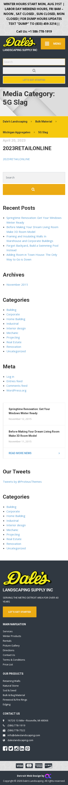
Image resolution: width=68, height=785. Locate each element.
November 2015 (17, 284)
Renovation (13, 346)
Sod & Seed (9, 690)
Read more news (20, 453)
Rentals (7, 640)
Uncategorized (16, 351)
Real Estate (14, 342)
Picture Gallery (11, 645)
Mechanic (12, 333)
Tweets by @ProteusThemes (22, 481)
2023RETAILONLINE (27, 148)
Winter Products (12, 636)
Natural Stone (11, 685)
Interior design (16, 328)
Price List (8, 664)
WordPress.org (16, 390)
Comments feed (16, 385)
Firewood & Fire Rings (15, 699)
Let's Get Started (34, 79)
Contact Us (9, 655)
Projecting (13, 337)
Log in (10, 376)
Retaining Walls (11, 681)
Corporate (13, 314)
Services (8, 631)
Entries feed (14, 381)
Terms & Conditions (14, 659)
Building (11, 310)
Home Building (15, 319)
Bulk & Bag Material (14, 695)
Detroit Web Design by (31, 775)
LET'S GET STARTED (19, 611)
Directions (8, 650)
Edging (6, 704)
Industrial (12, 323)
